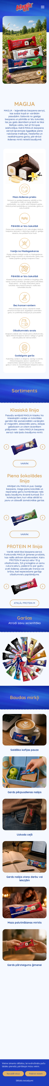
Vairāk (24, 463)
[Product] (33, 667)
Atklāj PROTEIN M (24, 603)
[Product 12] (24, 647)
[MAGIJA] (24, 7)
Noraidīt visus (13, 1073)
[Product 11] (29, 648)
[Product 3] (15, 651)
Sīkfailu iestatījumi (24, 1080)
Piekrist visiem (36, 1073)
